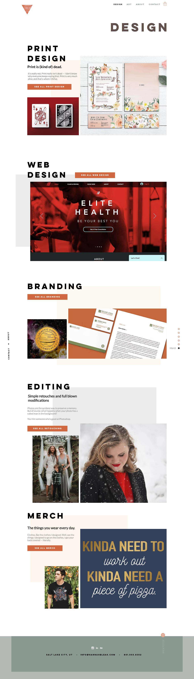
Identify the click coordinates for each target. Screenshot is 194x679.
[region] (123, 95)
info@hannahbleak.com (97, 655)
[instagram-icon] (92, 648)
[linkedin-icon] (97, 648)
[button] (165, 4)
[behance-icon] (101, 648)
